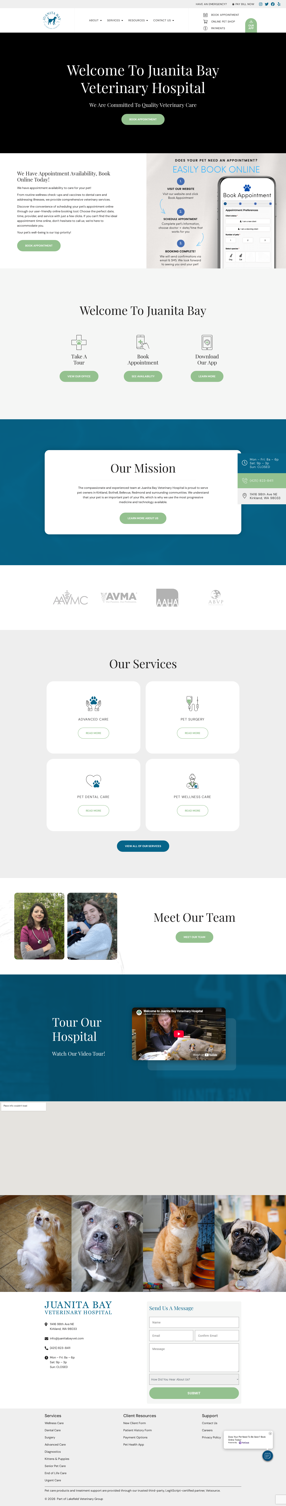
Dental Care (53, 1430)
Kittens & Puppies (57, 1459)
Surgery (50, 1437)
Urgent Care (53, 1480)
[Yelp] (279, 4)
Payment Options (135, 1437)
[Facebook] (273, 4)
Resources (136, 20)
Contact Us (162, 20)
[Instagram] (260, 4)
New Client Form (134, 1423)
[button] (267, 1455)
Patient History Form (137, 1430)
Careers (207, 1430)
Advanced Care (55, 1444)
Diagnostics (53, 1452)
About (94, 20)
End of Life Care (55, 1473)
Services (113, 20)
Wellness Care (54, 1423)
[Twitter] (267, 4)
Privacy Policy (211, 1437)
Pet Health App (133, 1444)
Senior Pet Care (55, 1466)
